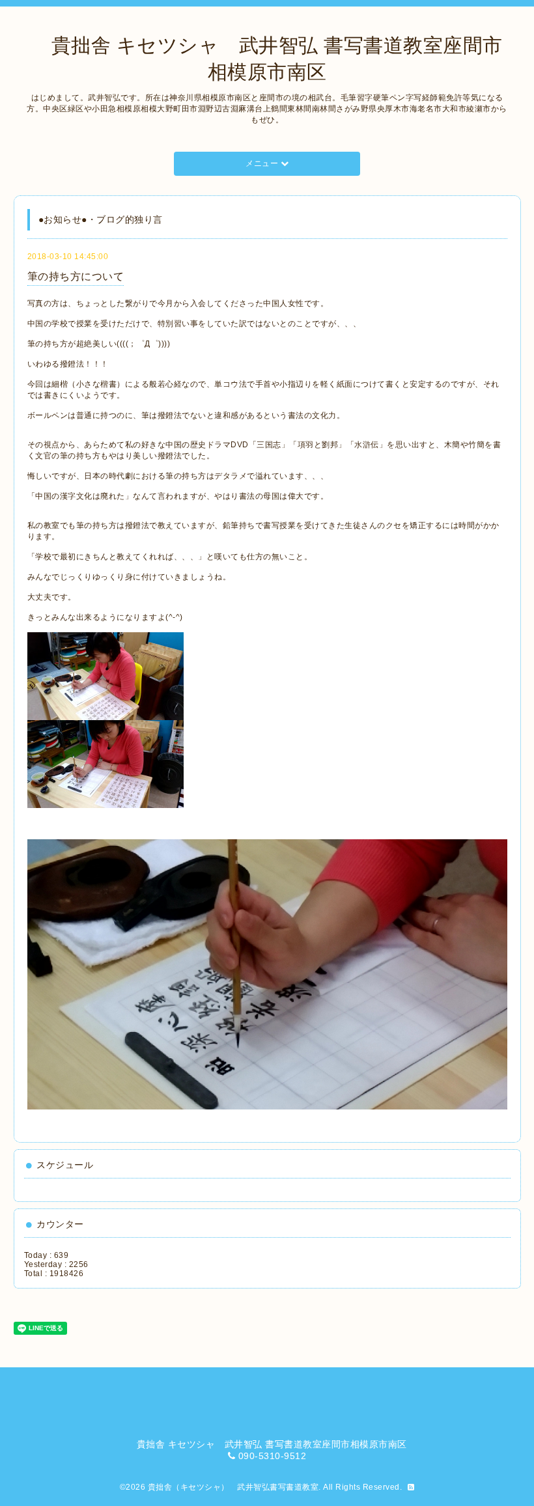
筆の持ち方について (75, 276)
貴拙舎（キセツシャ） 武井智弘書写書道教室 (233, 1487)
